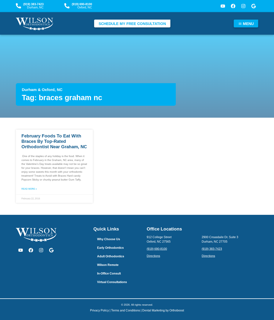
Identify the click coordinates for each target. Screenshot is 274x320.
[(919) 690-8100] (67, 5)
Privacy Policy (99, 310)
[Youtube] (222, 6)
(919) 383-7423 (33, 4)
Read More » (29, 189)
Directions (153, 256)
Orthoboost (176, 310)
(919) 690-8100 (82, 4)
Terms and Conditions (125, 310)
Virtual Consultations (112, 282)
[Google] (253, 6)
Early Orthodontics (110, 247)
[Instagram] (243, 6)
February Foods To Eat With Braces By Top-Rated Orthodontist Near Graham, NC (54, 141)
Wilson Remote (108, 264)
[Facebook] (233, 6)
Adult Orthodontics (110, 256)
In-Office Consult (109, 273)
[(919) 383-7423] (18, 5)
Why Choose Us (108, 239)
